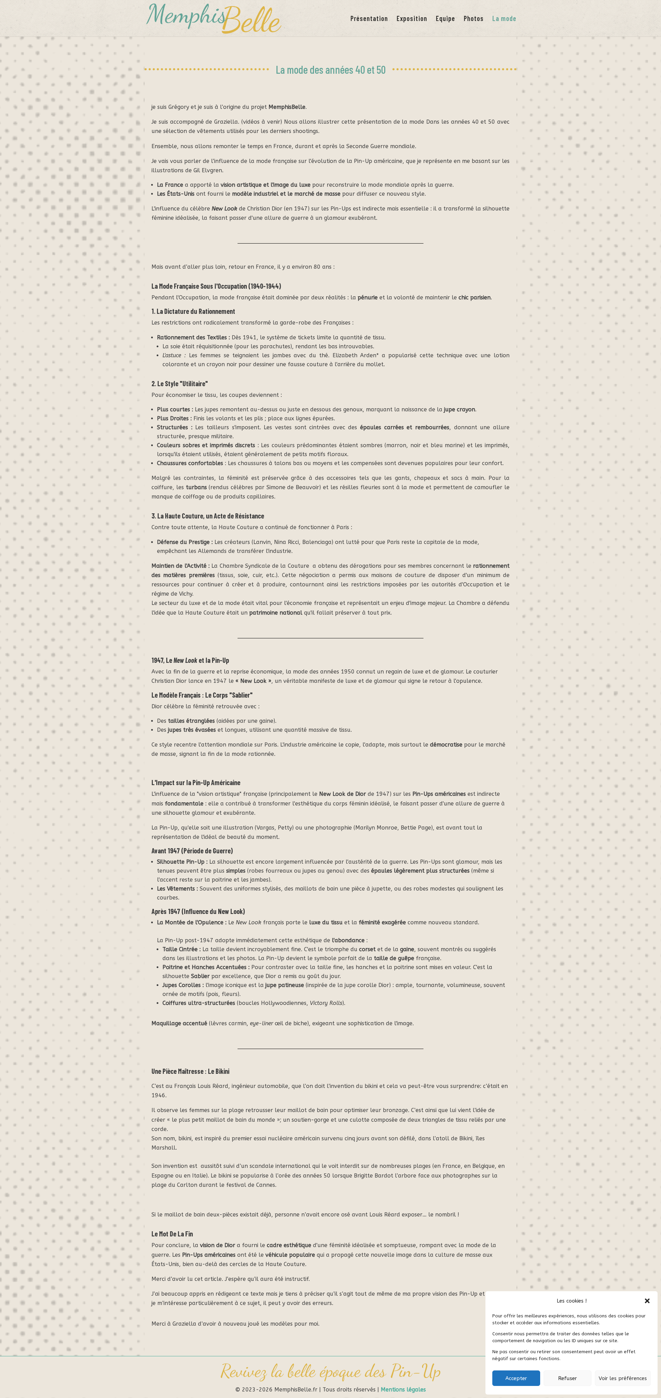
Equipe (445, 19)
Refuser (567, 1378)
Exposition (412, 19)
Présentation (369, 19)
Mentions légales (403, 1389)
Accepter (516, 1378)
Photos (474, 19)
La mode (504, 19)
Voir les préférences (623, 1378)
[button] (647, 1300)
